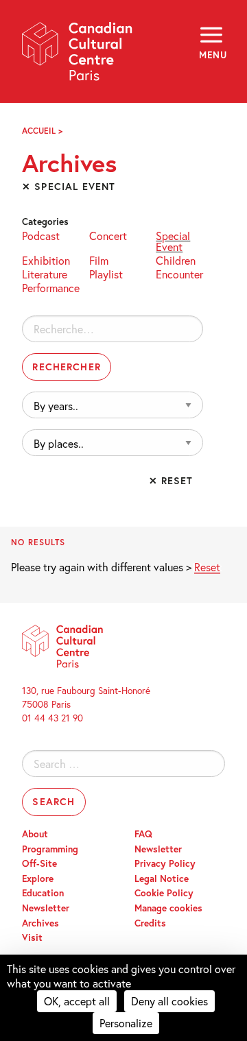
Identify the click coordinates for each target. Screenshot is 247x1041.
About (35, 834)
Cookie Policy (163, 893)
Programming (50, 849)
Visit (32, 937)
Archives (40, 923)
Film (98, 259)
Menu (212, 55)
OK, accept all (77, 1001)
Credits (150, 923)
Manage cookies (168, 908)
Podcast (41, 234)
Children (176, 259)
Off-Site (39, 863)
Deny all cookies (169, 1001)
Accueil (39, 130)
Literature (44, 273)
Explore (38, 878)
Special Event (173, 240)
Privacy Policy (165, 863)
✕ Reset (171, 480)
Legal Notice (161, 878)
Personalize (125, 1023)
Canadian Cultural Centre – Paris (77, 56)
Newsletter (45, 908)
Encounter (179, 273)
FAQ (143, 834)
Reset (207, 567)
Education (43, 893)
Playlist (106, 273)
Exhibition (46, 259)
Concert (108, 234)
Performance (51, 287)
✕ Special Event (68, 186)
